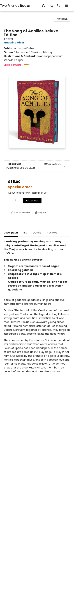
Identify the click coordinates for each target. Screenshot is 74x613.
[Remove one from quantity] (10, 200)
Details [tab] (37, 232)
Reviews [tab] (52, 232)
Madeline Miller (14, 42)
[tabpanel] (37, 312)
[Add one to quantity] (20, 200)
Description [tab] (11, 232)
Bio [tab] (25, 232)
